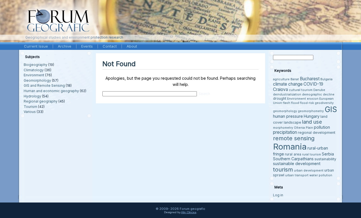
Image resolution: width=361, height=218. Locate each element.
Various (30, 112)
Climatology (34, 70)
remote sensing (293, 138)
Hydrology (32, 96)
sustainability (325, 159)
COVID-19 (313, 84)
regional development (316, 132)
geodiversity (324, 103)
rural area (293, 154)
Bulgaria (326, 79)
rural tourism (311, 154)
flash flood (291, 103)
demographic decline (318, 94)
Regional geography (41, 101)
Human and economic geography (51, 91)
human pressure (288, 116)
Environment (34, 75)
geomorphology (285, 111)
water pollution (320, 175)
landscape (292, 122)
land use (312, 122)
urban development (308, 170)
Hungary (312, 116)
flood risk (307, 103)
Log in (278, 195)
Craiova (280, 89)
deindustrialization (287, 94)
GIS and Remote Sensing (44, 85)
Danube (319, 90)
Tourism (30, 106)
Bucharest (310, 78)
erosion (312, 99)
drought (279, 98)
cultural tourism (300, 90)
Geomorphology (37, 80)
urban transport (297, 175)
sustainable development (296, 163)
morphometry (283, 128)
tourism (283, 169)
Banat (294, 79)
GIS (331, 109)
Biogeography (35, 65)
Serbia (328, 154)
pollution (322, 127)
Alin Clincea (188, 212)
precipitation (285, 132)
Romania (290, 147)
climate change (288, 84)
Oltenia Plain (303, 128)
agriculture (281, 79)
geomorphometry (311, 111)
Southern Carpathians (293, 158)
